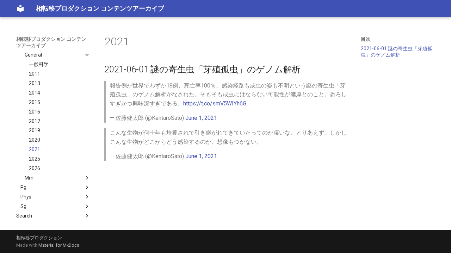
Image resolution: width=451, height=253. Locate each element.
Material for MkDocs (58, 245)
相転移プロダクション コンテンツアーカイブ (51, 42)
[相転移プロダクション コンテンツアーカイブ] (20, 8)
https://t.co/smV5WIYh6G (214, 103)
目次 (366, 39)
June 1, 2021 (201, 118)
